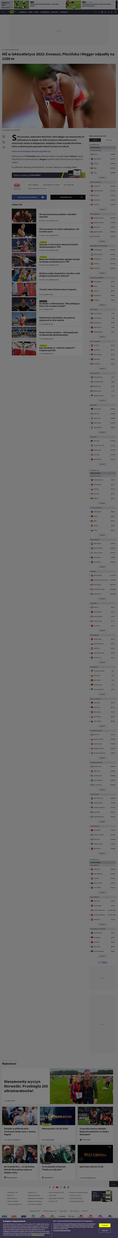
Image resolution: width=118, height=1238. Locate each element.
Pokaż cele (105, 1230)
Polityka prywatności (38, 1235)
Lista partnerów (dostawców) (61, 1230)
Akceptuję (104, 1225)
